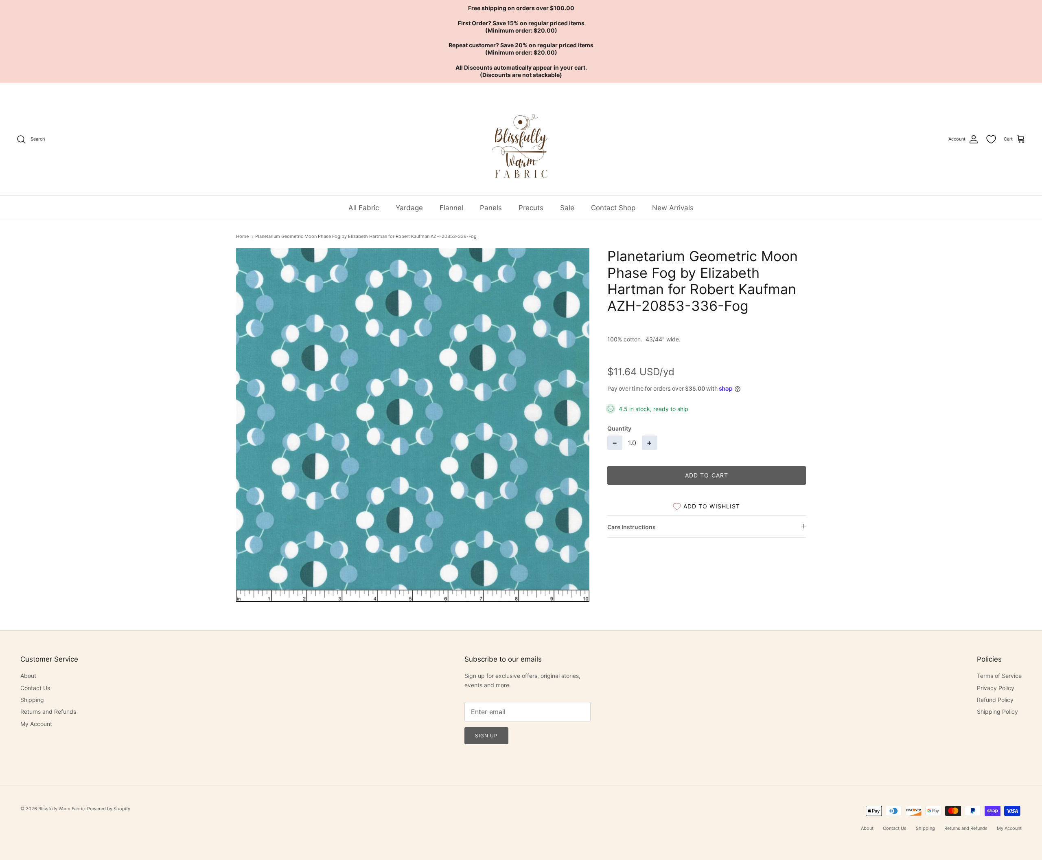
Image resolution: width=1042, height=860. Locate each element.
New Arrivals (673, 208)
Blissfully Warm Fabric (61, 809)
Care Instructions (631, 526)
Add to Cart (706, 475)
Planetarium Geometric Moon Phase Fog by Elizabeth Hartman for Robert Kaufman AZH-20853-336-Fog (366, 236)
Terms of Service (999, 675)
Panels (491, 208)
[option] (412, 425)
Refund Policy (995, 699)
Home (242, 236)
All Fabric (363, 208)
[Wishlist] (991, 139)
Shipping (32, 699)
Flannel (451, 208)
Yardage (409, 208)
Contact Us (35, 687)
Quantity (619, 428)
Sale (567, 208)
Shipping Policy (997, 711)
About (28, 675)
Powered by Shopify (108, 809)
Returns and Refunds (48, 711)
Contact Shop (613, 208)
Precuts (531, 208)
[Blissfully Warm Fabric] (521, 139)
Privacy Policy (995, 687)
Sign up (486, 735)
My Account (36, 723)
